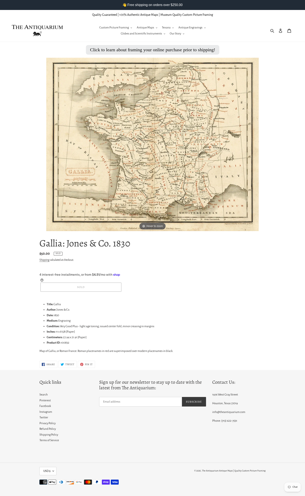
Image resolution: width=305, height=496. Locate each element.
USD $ (46, 471)
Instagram (45, 411)
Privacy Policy (47, 423)
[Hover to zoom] (152, 144)
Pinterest (45, 400)
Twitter (43, 417)
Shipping (44, 259)
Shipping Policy (48, 434)
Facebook (45, 406)
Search (43, 394)
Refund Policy (47, 428)
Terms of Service (49, 440)
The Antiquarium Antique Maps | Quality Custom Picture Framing (234, 470)
